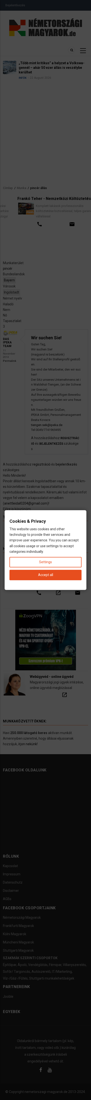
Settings (45, 562)
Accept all (45, 575)
